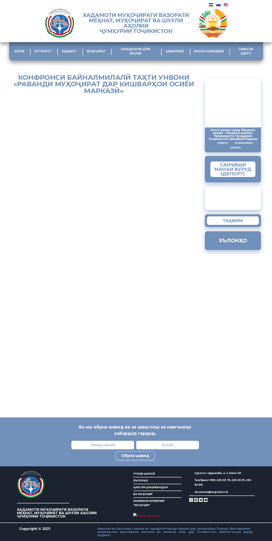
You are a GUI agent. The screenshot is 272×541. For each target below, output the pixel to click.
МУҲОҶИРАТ (96, 51)
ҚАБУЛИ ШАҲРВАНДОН (150, 487)
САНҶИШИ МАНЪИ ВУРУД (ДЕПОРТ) (232, 169)
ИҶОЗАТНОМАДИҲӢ (209, 51)
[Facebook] (196, 500)
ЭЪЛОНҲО (140, 480)
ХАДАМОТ (69, 51)
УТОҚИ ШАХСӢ (144, 473)
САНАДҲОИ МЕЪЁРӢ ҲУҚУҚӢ (135, 51)
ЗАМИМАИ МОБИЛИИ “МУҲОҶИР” (148, 503)
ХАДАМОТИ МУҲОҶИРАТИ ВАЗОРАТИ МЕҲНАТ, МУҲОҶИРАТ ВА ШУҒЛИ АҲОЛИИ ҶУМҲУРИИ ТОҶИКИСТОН (136, 23)
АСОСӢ (19, 51)
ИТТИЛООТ (43, 51)
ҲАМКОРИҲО (175, 51)
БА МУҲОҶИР (143, 494)
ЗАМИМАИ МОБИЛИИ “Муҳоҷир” (241, 197)
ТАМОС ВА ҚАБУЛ (245, 51)
